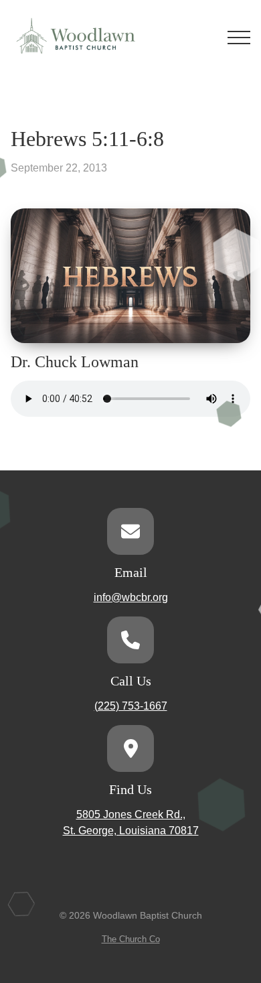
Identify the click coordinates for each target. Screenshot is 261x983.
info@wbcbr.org (131, 597)
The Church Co (131, 939)
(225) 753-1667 (130, 706)
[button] (239, 37)
